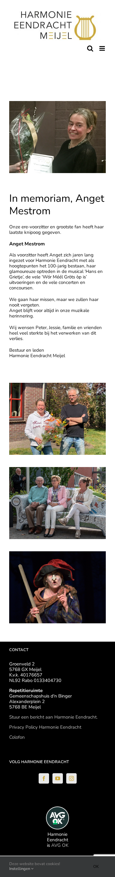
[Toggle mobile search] (90, 48)
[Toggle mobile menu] (102, 48)
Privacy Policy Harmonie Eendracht (45, 727)
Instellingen (20, 869)
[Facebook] (44, 778)
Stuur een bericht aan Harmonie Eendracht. (53, 717)
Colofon (17, 737)
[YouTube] (57, 778)
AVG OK (59, 845)
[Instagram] (71, 778)
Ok (96, 866)
